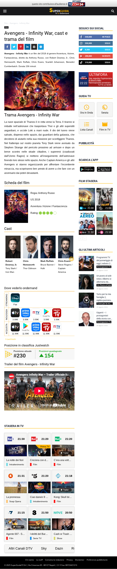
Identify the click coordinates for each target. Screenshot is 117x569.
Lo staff (39, 560)
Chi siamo (29, 560)
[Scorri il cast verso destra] (71, 259)
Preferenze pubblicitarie (97, 560)
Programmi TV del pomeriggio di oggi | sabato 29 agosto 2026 (104, 260)
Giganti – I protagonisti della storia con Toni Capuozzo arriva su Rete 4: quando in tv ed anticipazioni (104, 315)
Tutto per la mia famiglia (105, 303)
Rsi (73, 548)
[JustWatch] (10, 339)
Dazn (59, 548)
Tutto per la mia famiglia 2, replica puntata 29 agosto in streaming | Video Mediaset (104, 297)
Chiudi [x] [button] (83, 147)
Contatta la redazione (54, 560)
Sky (44, 548)
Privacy (70, 560)
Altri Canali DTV (20, 548)
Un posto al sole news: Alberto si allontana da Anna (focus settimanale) (103, 279)
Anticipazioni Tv (104, 267)
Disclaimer (79, 560)
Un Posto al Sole (104, 285)
